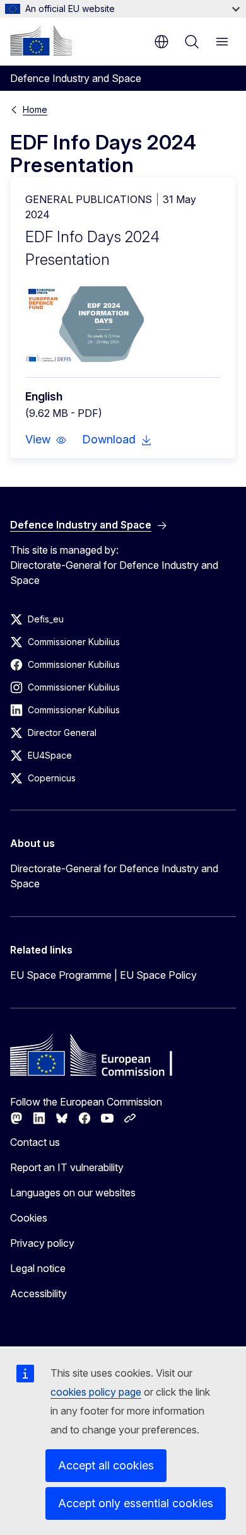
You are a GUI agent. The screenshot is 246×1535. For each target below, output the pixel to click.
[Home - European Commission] (41, 40)
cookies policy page (95, 1392)
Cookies (28, 1217)
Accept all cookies (106, 1465)
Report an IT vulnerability (67, 1167)
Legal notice (38, 1268)
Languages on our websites (73, 1192)
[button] (46, 439)
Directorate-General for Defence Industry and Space (114, 876)
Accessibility (38, 1293)
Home (35, 109)
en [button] (161, 41)
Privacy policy (42, 1243)
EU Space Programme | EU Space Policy (103, 975)
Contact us (35, 1142)
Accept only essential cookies (135, 1503)
